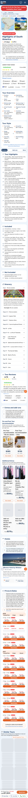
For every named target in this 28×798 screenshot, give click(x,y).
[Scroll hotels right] (25, 569)
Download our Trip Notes (12, 59)
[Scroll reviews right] (25, 391)
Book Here (22, 792)
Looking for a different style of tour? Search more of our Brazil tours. (14, 145)
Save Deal (5, 796)
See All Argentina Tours (18, 737)
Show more (6, 577)
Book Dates (14, 623)
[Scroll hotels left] (2, 569)
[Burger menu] (25, 2)
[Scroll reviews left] (2, 391)
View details (8, 455)
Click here (8, 610)
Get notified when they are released (14, 726)
